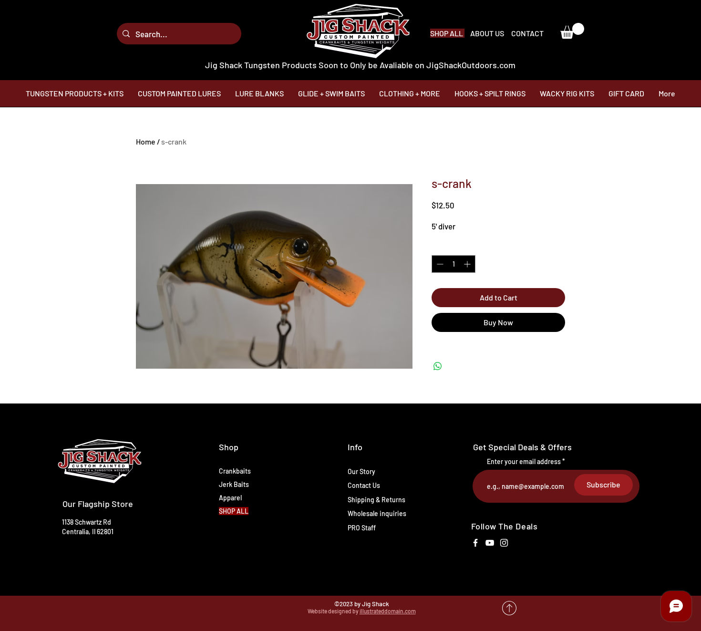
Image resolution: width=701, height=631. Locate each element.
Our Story (361, 471)
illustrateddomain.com (388, 611)
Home (145, 141)
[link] (572, 31)
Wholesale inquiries (377, 513)
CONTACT (527, 33)
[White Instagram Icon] (504, 543)
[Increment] (468, 264)
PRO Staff (362, 528)
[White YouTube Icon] (490, 543)
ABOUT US (487, 33)
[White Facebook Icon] (475, 543)
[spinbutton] (453, 264)
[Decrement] (439, 264)
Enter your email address (524, 461)
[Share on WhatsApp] (437, 366)
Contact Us (364, 485)
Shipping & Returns (376, 500)
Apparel (230, 498)
